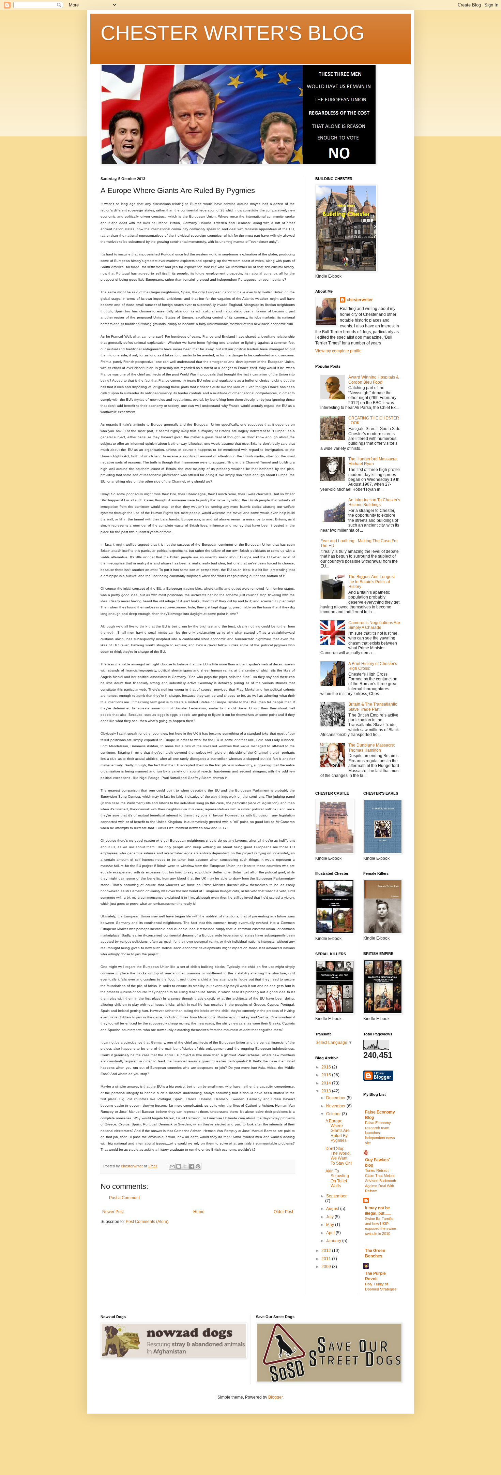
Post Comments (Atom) (147, 1221)
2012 (326, 1250)
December (336, 1097)
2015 (326, 1075)
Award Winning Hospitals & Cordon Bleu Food (373, 379)
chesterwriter (360, 299)
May (330, 1224)
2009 (326, 1266)
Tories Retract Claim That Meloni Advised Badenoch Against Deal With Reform (380, 1180)
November (336, 1106)
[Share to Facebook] (191, 1166)
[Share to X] (185, 1166)
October (334, 1113)
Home (198, 1211)
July (330, 1216)
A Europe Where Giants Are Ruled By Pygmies (337, 1131)
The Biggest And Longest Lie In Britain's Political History (371, 581)
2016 (326, 1067)
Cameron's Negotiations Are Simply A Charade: (374, 625)
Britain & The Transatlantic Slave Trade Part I (372, 706)
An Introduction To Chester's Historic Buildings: (374, 502)
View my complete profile (338, 351)
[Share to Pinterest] (198, 1166)
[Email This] (172, 1166)
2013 (326, 1091)
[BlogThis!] (178, 1166)
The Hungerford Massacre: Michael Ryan (373, 461)
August (333, 1208)
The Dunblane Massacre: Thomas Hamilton (371, 747)
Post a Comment (124, 1197)
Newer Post (113, 1211)
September (336, 1196)
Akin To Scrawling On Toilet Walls (337, 1178)
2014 (326, 1083)
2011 (326, 1258)
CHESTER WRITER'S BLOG (233, 32)
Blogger (275, 1397)
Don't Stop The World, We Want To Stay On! (338, 1156)
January (334, 1240)
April (331, 1232)
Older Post (283, 1211)
